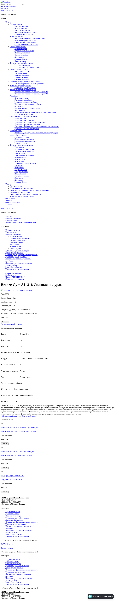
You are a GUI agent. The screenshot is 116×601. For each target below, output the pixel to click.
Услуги (8, 184)
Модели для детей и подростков (26, 67)
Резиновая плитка (21, 118)
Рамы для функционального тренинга (29, 84)
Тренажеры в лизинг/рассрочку (22, 196)
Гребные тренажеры (22, 30)
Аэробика (14, 96)
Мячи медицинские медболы (25, 102)
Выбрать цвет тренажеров (20, 192)
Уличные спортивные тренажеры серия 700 (31, 92)
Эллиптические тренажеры (25, 32)
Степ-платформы (21, 98)
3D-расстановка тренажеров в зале (23, 188)
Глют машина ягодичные (24, 155)
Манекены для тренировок (24, 141)
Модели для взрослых (22, 65)
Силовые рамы (20, 61)
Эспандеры (18, 106)
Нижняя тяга (19, 168)
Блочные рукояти (21, 77)
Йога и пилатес (20, 110)
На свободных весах (22, 53)
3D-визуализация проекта (15, 279)
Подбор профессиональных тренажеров (25, 194)
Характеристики (7, 324)
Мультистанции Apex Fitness (25, 40)
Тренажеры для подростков (20, 86)
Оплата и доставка (12, 202)
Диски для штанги (21, 71)
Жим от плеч (19, 161)
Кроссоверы (19, 57)
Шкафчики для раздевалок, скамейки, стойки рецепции (36, 133)
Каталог (8, 22)
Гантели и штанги (21, 73)
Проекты (8, 200)
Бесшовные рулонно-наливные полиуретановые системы (36, 127)
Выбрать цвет (10, 275)
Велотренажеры (20, 28)
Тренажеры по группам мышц (21, 145)
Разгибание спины (21, 176)
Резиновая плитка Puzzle (24, 120)
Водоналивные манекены (24, 139)
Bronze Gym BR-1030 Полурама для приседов (18, 431)
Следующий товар (29, 416)
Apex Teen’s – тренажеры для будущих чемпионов (29, 190)
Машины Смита (20, 59)
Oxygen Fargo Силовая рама (11, 479)
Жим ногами (19, 147)
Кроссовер (18, 180)
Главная (8, 216)
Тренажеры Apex (16, 36)
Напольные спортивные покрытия (23, 116)
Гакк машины (19, 153)
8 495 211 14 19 (7, 10)
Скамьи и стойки (21, 55)
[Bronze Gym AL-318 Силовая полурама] (17, 290)
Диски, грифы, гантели (19, 69)
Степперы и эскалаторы (23, 34)
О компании (10, 198)
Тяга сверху (18, 166)
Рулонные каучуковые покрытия (27, 125)
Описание (18, 324)
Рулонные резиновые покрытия (26, 129)
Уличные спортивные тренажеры (23, 90)
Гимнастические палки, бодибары (27, 104)
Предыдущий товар (9, 416)
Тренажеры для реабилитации (21, 63)
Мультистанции (20, 49)
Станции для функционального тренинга (26, 81)
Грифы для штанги (21, 75)
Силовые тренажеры (18, 47)
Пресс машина (20, 174)
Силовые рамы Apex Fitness (25, 43)
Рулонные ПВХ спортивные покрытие (29, 123)
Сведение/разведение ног (24, 151)
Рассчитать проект (17, 186)
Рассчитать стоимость (13, 273)
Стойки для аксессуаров (23, 114)
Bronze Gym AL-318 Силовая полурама (20, 222)
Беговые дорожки (21, 26)
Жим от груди (19, 159)
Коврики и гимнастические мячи (27, 108)
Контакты (9, 205)
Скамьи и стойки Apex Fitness (26, 45)
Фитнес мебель (16, 131)
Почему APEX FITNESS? (15, 277)
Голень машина (20, 157)
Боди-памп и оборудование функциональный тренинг (35, 112)
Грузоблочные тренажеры (24, 51)
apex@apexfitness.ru (8, 6)
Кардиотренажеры (17, 24)
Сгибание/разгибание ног (24, 149)
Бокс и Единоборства (18, 135)
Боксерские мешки (21, 143)
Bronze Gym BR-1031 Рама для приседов (16, 455)
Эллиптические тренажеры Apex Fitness (29, 38)
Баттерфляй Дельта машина (25, 164)
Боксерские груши (21, 137)
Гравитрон (18, 178)
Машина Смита (20, 182)
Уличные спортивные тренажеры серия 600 (31, 94)
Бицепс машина (20, 170)
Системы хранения (21, 79)
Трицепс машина (21, 172)
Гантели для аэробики (23, 100)
